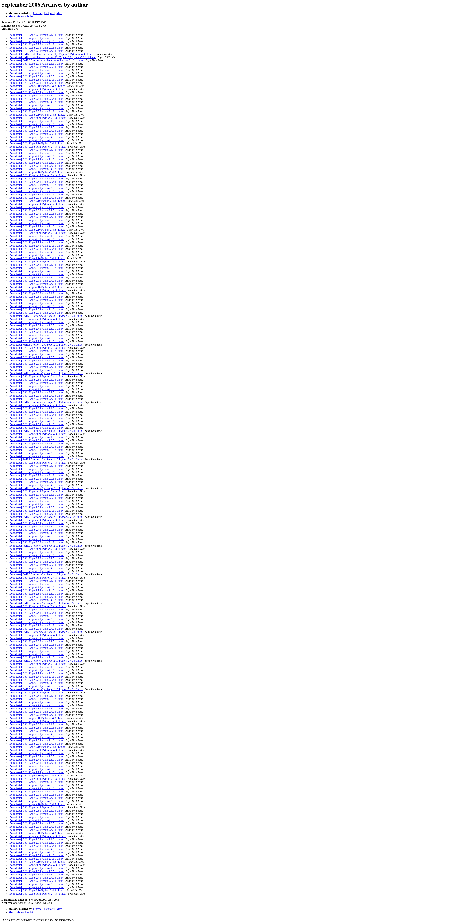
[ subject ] (49, 13)
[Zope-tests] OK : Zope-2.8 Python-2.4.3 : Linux (36, 50)
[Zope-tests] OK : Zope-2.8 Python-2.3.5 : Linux (36, 47)
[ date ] (59, 13)
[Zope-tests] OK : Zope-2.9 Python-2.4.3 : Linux (36, 82)
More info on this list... (22, 16)
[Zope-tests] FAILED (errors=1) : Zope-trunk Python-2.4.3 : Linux (46, 60)
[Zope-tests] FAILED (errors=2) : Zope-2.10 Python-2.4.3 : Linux (46, 315)
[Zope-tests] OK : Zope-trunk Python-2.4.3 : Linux (37, 89)
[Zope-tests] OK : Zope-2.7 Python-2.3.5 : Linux (36, 41)
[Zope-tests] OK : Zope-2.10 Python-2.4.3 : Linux (37, 85)
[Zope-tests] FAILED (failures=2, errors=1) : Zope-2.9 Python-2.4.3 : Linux (51, 54)
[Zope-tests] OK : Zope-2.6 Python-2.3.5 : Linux (36, 38)
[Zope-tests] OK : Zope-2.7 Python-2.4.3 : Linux (36, 44)
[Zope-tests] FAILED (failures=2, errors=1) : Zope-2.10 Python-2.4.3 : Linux (52, 57)
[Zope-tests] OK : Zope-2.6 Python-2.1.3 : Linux (36, 34)
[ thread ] (38, 13)
